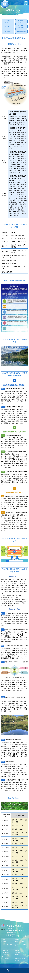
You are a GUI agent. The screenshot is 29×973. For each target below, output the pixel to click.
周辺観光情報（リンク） (21, 948)
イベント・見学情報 (6, 944)
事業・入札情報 (5, 952)
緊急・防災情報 (5, 959)
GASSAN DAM (11, 966)
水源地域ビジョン (6, 948)
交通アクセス (18, 955)
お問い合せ (18, 952)
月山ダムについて (6, 939)
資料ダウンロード (6, 950)
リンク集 (17, 950)
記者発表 (17, 939)
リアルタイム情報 (19, 941)
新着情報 (3, 941)
